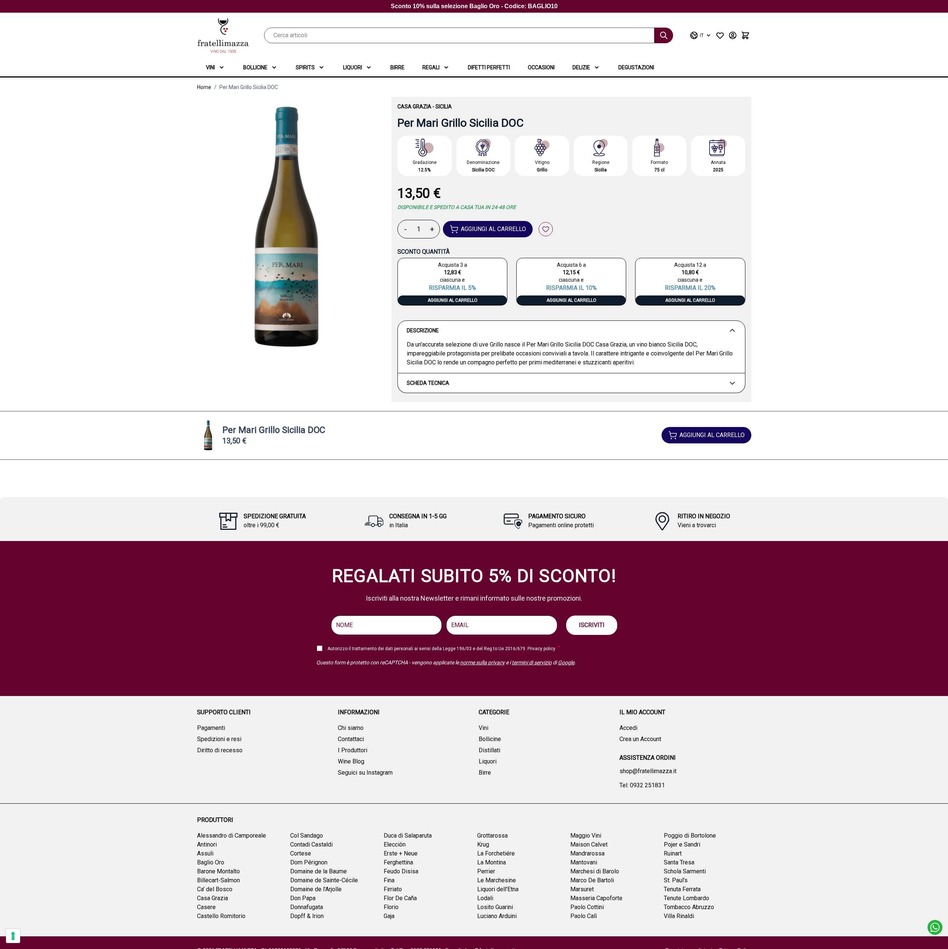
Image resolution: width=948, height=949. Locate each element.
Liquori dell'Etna (498, 889)
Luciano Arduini (497, 916)
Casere (206, 907)
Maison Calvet (589, 844)
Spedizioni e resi (219, 739)
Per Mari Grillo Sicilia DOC (248, 87)
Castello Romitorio (221, 916)
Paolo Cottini (587, 907)
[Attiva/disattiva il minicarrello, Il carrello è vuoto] (745, 35)
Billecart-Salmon (218, 880)
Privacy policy (541, 648)
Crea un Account (640, 739)
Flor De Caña (400, 898)
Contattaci (351, 739)
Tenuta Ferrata (682, 889)
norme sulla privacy (482, 662)
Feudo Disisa (401, 871)
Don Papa (303, 898)
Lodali (485, 898)
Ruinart (673, 853)
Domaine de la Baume (318, 871)
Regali (431, 67)
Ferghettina (398, 862)
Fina (389, 880)
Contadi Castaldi (311, 844)
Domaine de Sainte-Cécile (324, 880)
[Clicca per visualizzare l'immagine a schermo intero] (287, 227)
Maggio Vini (585, 835)
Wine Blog (351, 761)
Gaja (389, 916)
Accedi (628, 727)
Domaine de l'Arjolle (316, 889)
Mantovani (583, 862)
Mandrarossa (587, 853)
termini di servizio (532, 662)
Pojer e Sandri (682, 844)
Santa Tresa (679, 862)
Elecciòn (395, 844)
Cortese (300, 853)
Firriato (393, 889)
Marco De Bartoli (592, 880)
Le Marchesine (496, 880)
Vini (210, 67)
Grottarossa (492, 835)
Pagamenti (211, 727)
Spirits (305, 67)
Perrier (486, 871)
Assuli (205, 853)
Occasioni (541, 67)
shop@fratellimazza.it (647, 771)
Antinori (207, 844)
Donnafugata (306, 907)
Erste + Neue (401, 853)
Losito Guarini (495, 907)
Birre (397, 67)
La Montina (491, 862)
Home (204, 87)
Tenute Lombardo (686, 898)
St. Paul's (676, 880)
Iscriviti (592, 625)
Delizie (581, 67)
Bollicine (255, 67)
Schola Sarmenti (685, 871)
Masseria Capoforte (596, 898)
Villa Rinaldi (679, 916)
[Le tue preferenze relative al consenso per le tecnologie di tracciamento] (13, 936)
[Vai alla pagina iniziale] (223, 35)
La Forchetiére (496, 853)
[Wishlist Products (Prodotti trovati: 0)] (720, 35)
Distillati (489, 750)
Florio (391, 907)
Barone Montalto (218, 871)
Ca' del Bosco (214, 889)
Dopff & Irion (307, 916)
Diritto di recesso (219, 750)
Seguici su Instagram (365, 772)
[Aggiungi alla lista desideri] (546, 229)
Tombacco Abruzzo (689, 907)
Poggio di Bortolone (690, 835)
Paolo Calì (583, 916)
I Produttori (352, 750)
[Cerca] (663, 35)
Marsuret (582, 889)
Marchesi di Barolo (594, 871)
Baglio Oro (210, 862)
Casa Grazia (414, 107)
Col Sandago (306, 835)
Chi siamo (351, 727)
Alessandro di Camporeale (231, 835)
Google (566, 662)
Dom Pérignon (308, 862)
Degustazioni (636, 67)
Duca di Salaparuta (408, 835)
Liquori (352, 67)
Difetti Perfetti (489, 67)
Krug (483, 844)
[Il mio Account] (733, 35)
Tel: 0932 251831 (642, 785)
